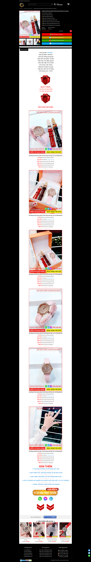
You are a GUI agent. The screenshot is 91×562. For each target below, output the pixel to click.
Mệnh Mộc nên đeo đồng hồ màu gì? (45, 551)
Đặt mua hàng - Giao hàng (57, 34)
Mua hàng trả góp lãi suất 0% (57, 37)
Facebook (64, 516)
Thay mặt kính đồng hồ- (28, 553)
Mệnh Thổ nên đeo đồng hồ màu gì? (46, 554)
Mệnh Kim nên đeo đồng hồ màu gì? (46, 556)
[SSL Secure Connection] (30, 560)
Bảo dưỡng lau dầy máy (28, 554)
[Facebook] (89, 550)
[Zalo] (89, 553)
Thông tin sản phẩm (24, 49)
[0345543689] (89, 556)
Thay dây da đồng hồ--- (28, 551)
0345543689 (59, 4)
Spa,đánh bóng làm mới (28, 556)
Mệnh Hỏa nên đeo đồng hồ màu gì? (46, 553)
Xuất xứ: (43, 27)
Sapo (67, 560)
